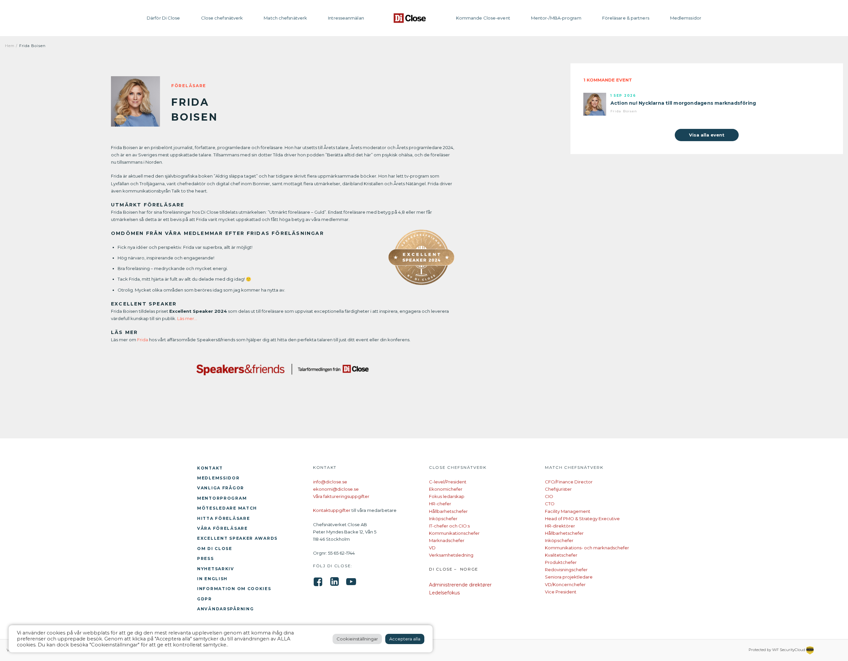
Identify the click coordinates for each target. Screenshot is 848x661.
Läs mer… (186, 318)
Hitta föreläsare (223, 518)
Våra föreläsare (222, 528)
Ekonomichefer (445, 489)
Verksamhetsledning (451, 555)
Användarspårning (225, 608)
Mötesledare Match (227, 508)
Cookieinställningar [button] (357, 638)
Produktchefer (561, 562)
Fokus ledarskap (446, 496)
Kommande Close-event (483, 18)
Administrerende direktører (460, 585)
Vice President (560, 591)
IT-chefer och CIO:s (449, 525)
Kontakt (210, 468)
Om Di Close (214, 548)
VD (432, 547)
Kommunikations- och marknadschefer (587, 547)
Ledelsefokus (444, 593)
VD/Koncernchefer (565, 584)
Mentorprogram (222, 498)
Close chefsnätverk (222, 18)
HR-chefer (440, 503)
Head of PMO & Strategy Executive (582, 518)
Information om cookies (234, 588)
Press (205, 558)
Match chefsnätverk (285, 18)
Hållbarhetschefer (448, 511)
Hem (10, 45)
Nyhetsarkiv (215, 568)
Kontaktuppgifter (331, 510)
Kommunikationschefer (454, 533)
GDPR (204, 598)
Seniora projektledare (569, 576)
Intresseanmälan (346, 18)
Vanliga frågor (220, 487)
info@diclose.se (330, 481)
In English (212, 578)
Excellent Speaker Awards (237, 538)
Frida (142, 339)
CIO (549, 496)
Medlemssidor (685, 18)
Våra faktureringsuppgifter (341, 496)
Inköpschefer (443, 518)
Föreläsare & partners (625, 18)
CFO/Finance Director (569, 481)
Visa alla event (706, 135)
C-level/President (447, 481)
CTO (550, 503)
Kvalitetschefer (561, 555)
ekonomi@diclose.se (336, 489)
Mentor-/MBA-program (556, 18)
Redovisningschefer (566, 569)
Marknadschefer (446, 540)
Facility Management (567, 511)
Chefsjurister (558, 489)
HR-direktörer (560, 525)
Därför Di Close (163, 18)
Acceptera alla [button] (404, 638)
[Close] (410, 18)
